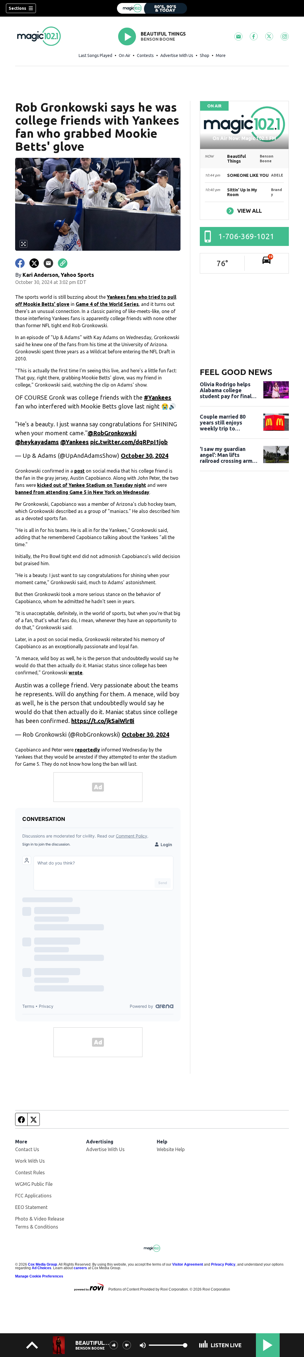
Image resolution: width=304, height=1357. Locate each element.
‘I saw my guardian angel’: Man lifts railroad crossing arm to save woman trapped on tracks (226, 455)
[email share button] (48, 263)
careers (80, 1268)
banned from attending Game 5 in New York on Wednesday (82, 492)
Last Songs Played (95, 55)
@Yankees (74, 441)
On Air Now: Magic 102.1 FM (244, 138)
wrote (76, 672)
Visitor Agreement (187, 1264)
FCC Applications (33, 1195)
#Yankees (157, 397)
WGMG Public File (34, 1184)
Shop (204, 55)
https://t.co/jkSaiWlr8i (102, 720)
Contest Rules (30, 1172)
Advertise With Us (176, 55)
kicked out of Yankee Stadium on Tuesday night (91, 485)
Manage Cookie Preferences (39, 1276)
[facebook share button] (20, 263)
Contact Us (27, 1149)
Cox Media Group (42, 1264)
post (79, 470)
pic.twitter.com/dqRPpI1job (129, 441)
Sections (17, 8)
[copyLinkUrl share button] (62, 263)
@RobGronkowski (112, 433)
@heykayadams (37, 441)
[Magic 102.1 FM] (152, 8)
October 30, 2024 (144, 455)
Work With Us (30, 1161)
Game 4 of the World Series (107, 304)
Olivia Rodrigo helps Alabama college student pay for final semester (225, 390)
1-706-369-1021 (246, 236)
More (221, 55)
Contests (145, 55)
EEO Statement (31, 1207)
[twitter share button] (34, 263)
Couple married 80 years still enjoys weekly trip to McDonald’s (223, 422)
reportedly (87, 749)
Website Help (171, 1149)
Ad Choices (41, 1268)
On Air (124, 55)
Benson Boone (158, 39)
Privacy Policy (223, 1264)
